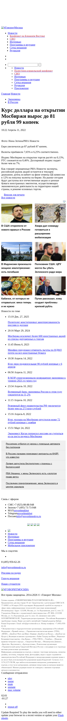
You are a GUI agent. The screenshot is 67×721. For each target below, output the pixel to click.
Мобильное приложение (21, 545)
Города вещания (10, 578)
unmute (11, 687)
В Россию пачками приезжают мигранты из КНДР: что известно (32, 455)
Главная (5, 93)
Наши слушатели (10, 584)
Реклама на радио (11, 573)
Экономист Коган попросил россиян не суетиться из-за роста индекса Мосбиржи (35, 435)
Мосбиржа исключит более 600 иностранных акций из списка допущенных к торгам (37, 337)
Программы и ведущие (22, 44)
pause (11, 681)
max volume (14, 690)
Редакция (15, 50)
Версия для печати (14, 194)
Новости (12, 33)
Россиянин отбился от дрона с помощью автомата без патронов (33, 445)
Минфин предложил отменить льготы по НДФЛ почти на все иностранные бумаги (35, 351)
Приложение (21, 88)
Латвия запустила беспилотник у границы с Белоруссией (29, 465)
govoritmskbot (21, 510)
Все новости (8, 197)
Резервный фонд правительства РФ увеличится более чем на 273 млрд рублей (34, 407)
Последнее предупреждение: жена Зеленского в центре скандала (32, 485)
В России (13, 102)
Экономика (14, 99)
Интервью (15, 41)
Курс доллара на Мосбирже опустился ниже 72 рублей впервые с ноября (34, 421)
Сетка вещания (18, 47)
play (10, 678)
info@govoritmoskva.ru (28, 516)
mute (10, 684)
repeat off (13, 706)
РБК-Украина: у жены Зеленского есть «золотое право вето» (31, 475)
